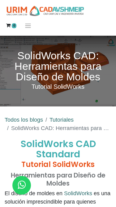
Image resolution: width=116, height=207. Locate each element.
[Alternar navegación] (28, 26)
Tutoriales (61, 120)
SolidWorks (79, 193)
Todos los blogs (24, 120)
